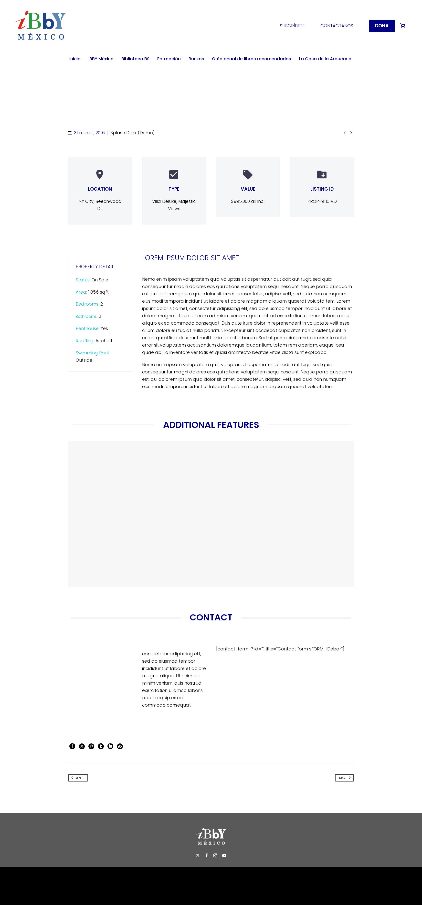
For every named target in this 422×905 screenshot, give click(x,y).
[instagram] (215, 855)
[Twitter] (82, 746)
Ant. (80, 777)
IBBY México (101, 59)
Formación (169, 59)
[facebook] (207, 855)
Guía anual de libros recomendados (251, 59)
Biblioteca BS (135, 59)
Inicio (75, 59)
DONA (382, 25)
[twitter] (198, 855)
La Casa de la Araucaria (325, 59)
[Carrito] (403, 26)
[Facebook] (72, 746)
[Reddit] (120, 746)
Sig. (342, 777)
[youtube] (224, 855)
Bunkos (196, 59)
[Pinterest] (91, 746)
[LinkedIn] (110, 746)
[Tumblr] (101, 746)
